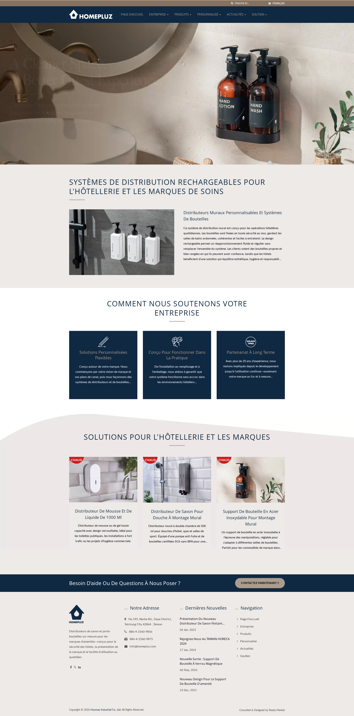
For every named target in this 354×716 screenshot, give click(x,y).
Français (279, 3)
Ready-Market (277, 710)
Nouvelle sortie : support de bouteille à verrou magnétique (201, 661)
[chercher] (232, 3)
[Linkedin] (79, 667)
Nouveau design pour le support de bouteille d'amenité (203, 681)
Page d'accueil (132, 14)
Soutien (258, 14)
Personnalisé (208, 14)
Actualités (235, 14)
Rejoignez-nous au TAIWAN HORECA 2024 (205, 641)
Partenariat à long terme (251, 352)
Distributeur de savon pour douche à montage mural (177, 514)
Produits (182, 14)
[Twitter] (75, 667)
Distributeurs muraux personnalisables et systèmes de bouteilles (232, 216)
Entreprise (158, 14)
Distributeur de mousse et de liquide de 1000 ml (103, 514)
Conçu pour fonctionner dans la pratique (177, 354)
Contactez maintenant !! (260, 583)
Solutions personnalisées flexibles (103, 354)
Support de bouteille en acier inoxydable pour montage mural (251, 518)
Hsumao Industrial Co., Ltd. (106, 710)
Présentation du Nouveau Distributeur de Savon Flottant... (202, 621)
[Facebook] (71, 667)
